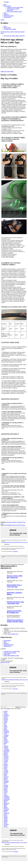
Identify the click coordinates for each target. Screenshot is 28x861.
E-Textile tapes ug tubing (13, 8)
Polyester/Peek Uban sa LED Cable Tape (15, 525)
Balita (5, 13)
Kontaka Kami (7, 17)
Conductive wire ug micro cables (15, 7)
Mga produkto (7, 6)
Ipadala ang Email (5, 662)
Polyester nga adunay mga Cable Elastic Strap (15, 602)
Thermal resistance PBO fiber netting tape (14, 576)
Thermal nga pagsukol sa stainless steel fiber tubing (15, 620)
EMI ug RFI (10, 10)
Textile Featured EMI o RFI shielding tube (14, 611)
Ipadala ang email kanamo (7, 71)
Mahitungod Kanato (9, 15)
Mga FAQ (6, 14)
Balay (5, 4)
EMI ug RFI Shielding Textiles (14, 11)
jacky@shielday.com (13, 634)
